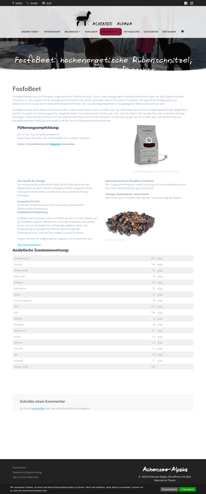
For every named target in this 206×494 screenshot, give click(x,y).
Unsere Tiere (29, 31)
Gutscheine (151, 31)
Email (48, 3)
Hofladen (91, 31)
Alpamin (55, 144)
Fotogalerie (131, 31)
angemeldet (38, 408)
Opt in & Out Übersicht (26, 477)
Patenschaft (52, 31)
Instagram (169, 31)
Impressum (19, 467)
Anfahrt (19, 3)
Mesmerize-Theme (164, 480)
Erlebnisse (71, 31)
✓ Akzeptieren (187, 489)
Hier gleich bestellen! (29, 244)
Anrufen (34, 3)
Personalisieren (169, 489)
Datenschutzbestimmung (27, 472)
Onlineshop (109, 31)
